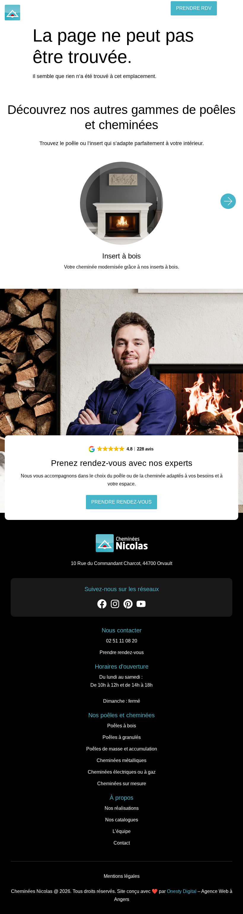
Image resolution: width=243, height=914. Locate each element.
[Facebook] (102, 604)
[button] (231, 14)
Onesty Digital (181, 891)
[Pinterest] (128, 604)
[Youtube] (141, 604)
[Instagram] (115, 604)
